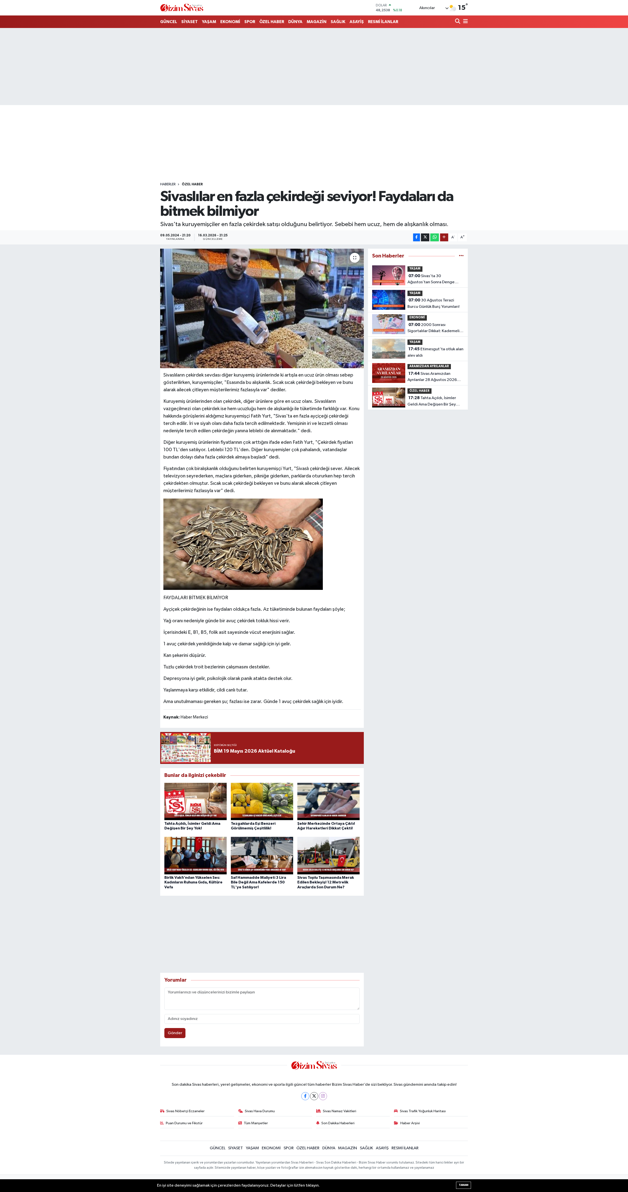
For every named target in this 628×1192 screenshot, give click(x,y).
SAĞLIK (338, 22)
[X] (314, 1096)
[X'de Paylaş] (425, 237)
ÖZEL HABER (271, 22)
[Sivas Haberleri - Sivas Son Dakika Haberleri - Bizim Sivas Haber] (181, 7)
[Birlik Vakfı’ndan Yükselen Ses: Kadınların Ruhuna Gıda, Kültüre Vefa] (195, 855)
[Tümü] (461, 256)
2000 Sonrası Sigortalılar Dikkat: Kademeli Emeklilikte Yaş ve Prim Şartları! (435, 328)
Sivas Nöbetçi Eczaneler (185, 1111)
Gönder (175, 1033)
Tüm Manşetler (256, 1123)
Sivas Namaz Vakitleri (339, 1111)
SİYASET (189, 22)
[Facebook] (305, 1096)
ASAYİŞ (357, 22)
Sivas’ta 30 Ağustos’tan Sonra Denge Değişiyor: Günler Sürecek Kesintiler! (431, 279)
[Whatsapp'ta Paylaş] (434, 237)
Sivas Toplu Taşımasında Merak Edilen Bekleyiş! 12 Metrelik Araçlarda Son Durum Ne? (325, 882)
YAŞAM (209, 22)
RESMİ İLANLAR (383, 22)
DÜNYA (295, 22)
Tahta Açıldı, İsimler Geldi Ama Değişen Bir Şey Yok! (431, 401)
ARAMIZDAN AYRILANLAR (429, 366)
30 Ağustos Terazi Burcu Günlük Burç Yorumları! (433, 303)
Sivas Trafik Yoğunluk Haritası (423, 1111)
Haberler (168, 184)
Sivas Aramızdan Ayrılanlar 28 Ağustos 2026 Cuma (432, 377)
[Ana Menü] (464, 21)
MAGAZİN (317, 22)
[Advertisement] (314, 66)
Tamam (463, 1185)
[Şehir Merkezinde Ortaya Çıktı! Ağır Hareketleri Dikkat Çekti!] (328, 801)
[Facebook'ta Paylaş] (416, 237)
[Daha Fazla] (444, 237)
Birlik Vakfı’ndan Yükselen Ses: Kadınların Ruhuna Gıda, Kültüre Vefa (193, 882)
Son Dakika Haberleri (337, 1123)
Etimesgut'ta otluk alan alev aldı (435, 352)
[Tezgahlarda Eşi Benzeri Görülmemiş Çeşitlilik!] (262, 801)
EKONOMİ (230, 22)
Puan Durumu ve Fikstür (184, 1123)
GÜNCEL (168, 22)
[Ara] (458, 21)
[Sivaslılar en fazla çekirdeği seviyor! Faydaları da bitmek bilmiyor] (262, 308)
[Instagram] (323, 1096)
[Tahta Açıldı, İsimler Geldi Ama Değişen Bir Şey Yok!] (195, 801)
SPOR (249, 22)
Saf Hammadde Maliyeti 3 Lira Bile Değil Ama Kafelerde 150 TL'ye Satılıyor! (258, 882)
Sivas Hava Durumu (260, 1111)
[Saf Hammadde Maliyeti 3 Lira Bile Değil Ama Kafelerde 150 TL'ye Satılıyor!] (262, 855)
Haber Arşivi (410, 1123)
